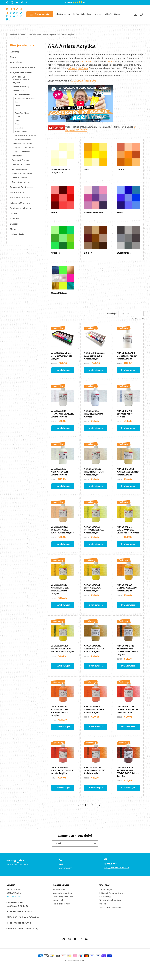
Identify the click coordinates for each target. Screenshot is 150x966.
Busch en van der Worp (77, 960)
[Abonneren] (95, 843)
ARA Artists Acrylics (66, 35)
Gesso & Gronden (19, 178)
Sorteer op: (111, 314)
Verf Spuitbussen (19, 169)
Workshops (15, 52)
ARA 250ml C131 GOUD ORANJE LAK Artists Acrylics (94, 770)
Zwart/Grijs (19, 128)
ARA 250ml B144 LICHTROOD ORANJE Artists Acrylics (62, 770)
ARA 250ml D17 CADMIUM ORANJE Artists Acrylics (94, 709)
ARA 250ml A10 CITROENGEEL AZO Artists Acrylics (94, 530)
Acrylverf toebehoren (21, 152)
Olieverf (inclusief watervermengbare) (20, 78)
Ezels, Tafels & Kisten (20, 198)
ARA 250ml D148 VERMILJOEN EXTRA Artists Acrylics (128, 709)
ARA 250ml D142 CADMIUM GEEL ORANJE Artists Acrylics (60, 711)
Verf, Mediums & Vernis (37, 35)
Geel (17, 102)
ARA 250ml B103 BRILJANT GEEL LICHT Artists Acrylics (62, 530)
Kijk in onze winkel (61, 904)
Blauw (17, 117)
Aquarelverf (17, 156)
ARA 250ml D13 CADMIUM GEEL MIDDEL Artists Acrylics (59, 589)
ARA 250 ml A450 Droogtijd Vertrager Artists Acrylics (127, 356)
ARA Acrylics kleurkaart (83, 80)
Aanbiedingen (16, 62)
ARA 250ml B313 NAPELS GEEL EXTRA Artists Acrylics (128, 472)
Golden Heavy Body (21, 87)
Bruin (17, 124)
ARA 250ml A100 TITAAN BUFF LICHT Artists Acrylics (94, 472)
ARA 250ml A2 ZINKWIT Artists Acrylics (125, 414)
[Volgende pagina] (113, 805)
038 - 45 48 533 (13, 897)
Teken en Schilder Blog (110, 900)
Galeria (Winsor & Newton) (23, 144)
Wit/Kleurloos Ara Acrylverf (25, 98)
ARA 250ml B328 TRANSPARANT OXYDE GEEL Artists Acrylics (127, 650)
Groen (17, 121)
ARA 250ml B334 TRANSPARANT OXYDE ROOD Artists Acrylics (128, 772)
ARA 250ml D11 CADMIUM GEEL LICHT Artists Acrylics (128, 530)
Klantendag (105, 897)
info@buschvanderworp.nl (116, 867)
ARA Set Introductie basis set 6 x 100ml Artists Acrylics (94, 356)
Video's (102, 904)
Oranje (17, 106)
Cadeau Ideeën (17, 234)
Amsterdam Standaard (22, 140)
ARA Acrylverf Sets (78, 68)
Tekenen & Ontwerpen (20, 203)
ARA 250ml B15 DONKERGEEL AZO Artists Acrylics (127, 588)
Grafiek (13, 213)
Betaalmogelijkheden (63, 897)
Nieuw (13, 57)
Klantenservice (60, 889)
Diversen (14, 224)
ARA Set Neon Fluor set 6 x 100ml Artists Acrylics (61, 356)
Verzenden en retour (62, 893)
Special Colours (21, 132)
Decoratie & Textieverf (21, 165)
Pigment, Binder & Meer (22, 173)
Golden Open (18, 91)
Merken (13, 229)
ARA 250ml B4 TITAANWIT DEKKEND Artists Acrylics (62, 414)
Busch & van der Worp (16, 35)
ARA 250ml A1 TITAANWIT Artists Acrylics (93, 414)
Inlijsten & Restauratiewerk (22, 67)
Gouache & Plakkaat (21, 160)
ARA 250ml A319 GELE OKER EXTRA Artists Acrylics (94, 649)
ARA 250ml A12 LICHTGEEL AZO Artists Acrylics (92, 588)
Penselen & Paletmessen (21, 187)
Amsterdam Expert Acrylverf (24, 136)
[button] (37, 14)
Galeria (110, 61)
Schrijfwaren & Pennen (20, 208)
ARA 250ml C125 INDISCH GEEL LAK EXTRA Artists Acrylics (62, 649)
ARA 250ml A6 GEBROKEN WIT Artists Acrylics (59, 472)
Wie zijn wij (58, 900)
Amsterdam (86, 61)
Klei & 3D (14, 219)
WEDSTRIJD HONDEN (110, 907)
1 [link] (78, 805)
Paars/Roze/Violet (22, 113)
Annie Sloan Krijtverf (21, 182)
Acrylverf (52, 35)
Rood (17, 109)
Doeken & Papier (18, 192)
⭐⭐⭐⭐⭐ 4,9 (78, 2)
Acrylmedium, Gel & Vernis (23, 148)
